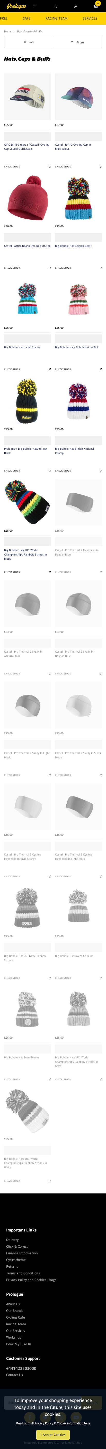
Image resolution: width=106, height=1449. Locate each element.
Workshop (13, 1337)
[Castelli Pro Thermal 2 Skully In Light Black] (27, 705)
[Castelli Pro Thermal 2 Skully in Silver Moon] (78, 705)
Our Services (15, 1331)
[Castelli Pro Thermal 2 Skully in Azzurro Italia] (27, 603)
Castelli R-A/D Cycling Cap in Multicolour (73, 146)
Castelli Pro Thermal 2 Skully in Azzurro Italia (23, 653)
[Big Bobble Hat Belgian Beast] (78, 198)
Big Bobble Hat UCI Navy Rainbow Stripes (25, 958)
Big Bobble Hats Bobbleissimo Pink (77, 347)
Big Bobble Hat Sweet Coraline (74, 955)
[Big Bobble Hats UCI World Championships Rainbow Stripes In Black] (27, 502)
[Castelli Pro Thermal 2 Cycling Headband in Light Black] (78, 806)
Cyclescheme (16, 1260)
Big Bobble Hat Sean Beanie (21, 1057)
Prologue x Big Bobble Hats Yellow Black (25, 451)
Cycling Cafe (15, 1317)
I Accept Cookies (53, 1435)
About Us (13, 1304)
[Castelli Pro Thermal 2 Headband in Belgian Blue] (78, 502)
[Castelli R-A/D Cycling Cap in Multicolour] (78, 96)
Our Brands (14, 1311)
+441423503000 (21, 1368)
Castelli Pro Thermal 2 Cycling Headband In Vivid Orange (22, 856)
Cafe (26, 18)
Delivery (12, 1240)
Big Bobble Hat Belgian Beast (73, 245)
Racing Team (57, 18)
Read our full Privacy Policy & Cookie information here (53, 1423)
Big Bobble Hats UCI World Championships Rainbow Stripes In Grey (76, 1061)
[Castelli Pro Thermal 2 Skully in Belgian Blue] (78, 603)
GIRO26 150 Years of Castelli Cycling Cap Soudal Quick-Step (26, 146)
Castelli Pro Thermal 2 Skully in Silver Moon (78, 755)
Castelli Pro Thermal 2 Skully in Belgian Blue (74, 653)
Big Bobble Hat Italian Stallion (22, 347)
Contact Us (14, 1375)
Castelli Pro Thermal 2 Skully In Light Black (27, 755)
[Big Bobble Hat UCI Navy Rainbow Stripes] (27, 908)
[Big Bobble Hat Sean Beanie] (27, 1009)
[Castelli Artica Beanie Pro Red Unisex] (27, 198)
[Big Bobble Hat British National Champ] (78, 401)
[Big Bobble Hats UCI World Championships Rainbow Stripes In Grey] (78, 1009)
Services (90, 18)
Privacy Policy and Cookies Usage (31, 1280)
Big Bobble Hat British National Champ (74, 451)
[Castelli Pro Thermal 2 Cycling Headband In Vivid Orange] (27, 806)
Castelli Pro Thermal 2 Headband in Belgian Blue (77, 552)
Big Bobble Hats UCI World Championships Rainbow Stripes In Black (25, 554)
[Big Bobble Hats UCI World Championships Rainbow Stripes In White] (27, 1111)
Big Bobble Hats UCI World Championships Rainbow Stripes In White (25, 1163)
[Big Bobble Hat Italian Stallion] (27, 299)
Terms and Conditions (23, 1273)
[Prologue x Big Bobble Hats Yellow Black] (27, 401)
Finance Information (22, 1253)
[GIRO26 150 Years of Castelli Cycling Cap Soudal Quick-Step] (27, 96)
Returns (12, 1266)
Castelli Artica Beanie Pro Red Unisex (27, 245)
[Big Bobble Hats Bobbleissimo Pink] (78, 299)
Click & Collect (17, 1246)
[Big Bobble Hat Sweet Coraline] (78, 908)
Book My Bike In (18, 1344)
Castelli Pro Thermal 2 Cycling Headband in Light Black (73, 856)
